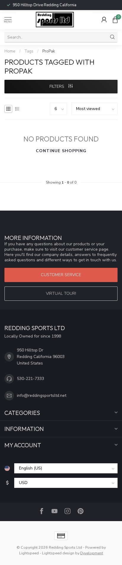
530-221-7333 (30, 378)
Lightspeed (29, 553)
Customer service (61, 275)
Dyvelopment (91, 553)
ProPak (48, 51)
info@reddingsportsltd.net (41, 395)
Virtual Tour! (61, 293)
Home (9, 51)
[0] (115, 20)
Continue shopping (61, 151)
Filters (57, 86)
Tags (28, 51)
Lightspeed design (58, 553)
